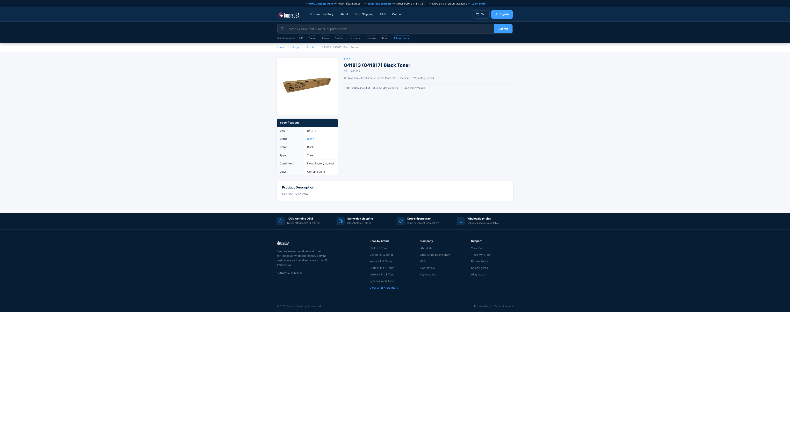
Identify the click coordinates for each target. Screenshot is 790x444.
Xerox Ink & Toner (381, 261)
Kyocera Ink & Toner (382, 281)
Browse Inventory (322, 14)
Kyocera (371, 38)
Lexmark (355, 38)
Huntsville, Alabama (289, 272)
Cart (484, 14)
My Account (428, 274)
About (344, 14)
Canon (312, 38)
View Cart (477, 248)
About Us (426, 248)
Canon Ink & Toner (381, 254)
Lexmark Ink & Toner (383, 274)
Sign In (504, 14)
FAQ (382, 14)
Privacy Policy (482, 306)
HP (301, 38)
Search (503, 28)
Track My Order (481, 254)
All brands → (401, 38)
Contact (397, 14)
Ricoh (384, 38)
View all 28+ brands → (384, 287)
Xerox (325, 38)
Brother (339, 38)
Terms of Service (504, 306)
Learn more (479, 3)
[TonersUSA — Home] (288, 14)
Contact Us (427, 267)
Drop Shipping (364, 14)
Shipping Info (479, 267)
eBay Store (478, 274)
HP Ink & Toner (379, 248)
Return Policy (479, 261)
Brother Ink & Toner (382, 267)
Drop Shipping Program (435, 254)
